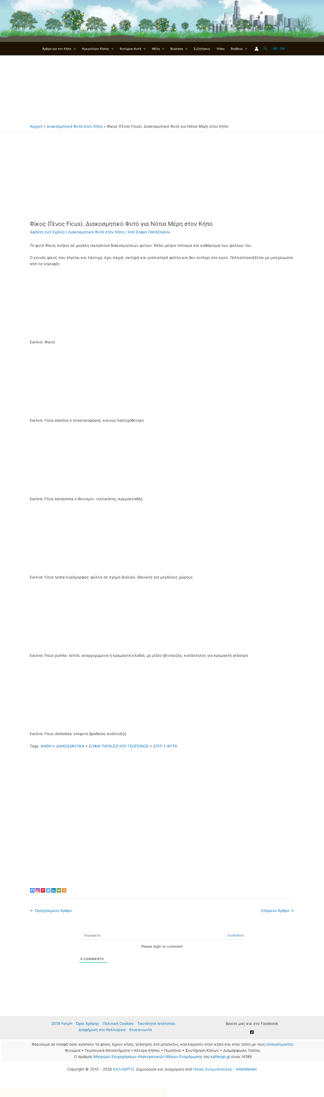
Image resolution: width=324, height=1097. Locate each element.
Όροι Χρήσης (87, 1023)
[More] (64, 890)
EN (282, 49)
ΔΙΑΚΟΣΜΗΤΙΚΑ (70, 746)
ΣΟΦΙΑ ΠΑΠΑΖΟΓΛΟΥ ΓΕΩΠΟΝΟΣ (119, 746)
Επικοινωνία (140, 1030)
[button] (73, 48)
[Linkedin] (53, 890)
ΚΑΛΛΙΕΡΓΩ (123, 1069)
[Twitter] (48, 890)
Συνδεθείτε (235, 935)
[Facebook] (32, 890)
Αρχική (36, 126)
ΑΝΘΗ (46, 746)
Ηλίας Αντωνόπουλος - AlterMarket (225, 1069)
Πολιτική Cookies (118, 1023)
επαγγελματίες (279, 1044)
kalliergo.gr (220, 1056)
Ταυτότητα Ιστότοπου (156, 1023)
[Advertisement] (162, 89)
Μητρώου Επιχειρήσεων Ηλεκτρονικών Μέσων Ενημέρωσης (147, 1056)
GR (275, 49)
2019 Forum (61, 1023)
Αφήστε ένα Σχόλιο (47, 232)
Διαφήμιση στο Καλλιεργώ (102, 1030)
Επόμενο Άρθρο (277, 910)
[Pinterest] (43, 890)
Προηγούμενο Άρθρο (51, 910)
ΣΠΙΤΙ (157, 746)
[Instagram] (37, 890)
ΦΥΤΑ (172, 746)
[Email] (59, 890)
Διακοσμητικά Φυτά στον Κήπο (75, 126)
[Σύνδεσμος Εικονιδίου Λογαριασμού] (257, 49)
